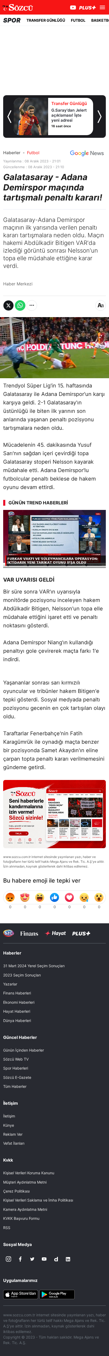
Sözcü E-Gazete (17, 1077)
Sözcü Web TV (16, 1059)
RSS (6, 1227)
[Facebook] (20, 1259)
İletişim (9, 1116)
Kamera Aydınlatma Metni (25, 1209)
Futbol (33, 152)
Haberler (11, 152)
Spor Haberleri (15, 1068)
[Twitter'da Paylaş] (8, 305)
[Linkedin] (68, 1259)
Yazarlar (10, 984)
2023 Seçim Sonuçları (22, 975)
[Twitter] (32, 1259)
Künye (8, 1125)
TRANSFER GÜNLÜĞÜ (45, 20)
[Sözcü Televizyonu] (8, 933)
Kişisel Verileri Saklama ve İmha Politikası (38, 1200)
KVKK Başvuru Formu (21, 1218)
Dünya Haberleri (17, 1020)
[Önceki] (9, 116)
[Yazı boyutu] (100, 305)
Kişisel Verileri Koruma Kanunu (28, 1173)
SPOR (12, 20)
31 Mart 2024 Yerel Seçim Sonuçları (34, 966)
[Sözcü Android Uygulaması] (56, 1294)
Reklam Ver (12, 1134)
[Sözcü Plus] (81, 933)
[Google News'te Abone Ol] (87, 153)
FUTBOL (78, 20)
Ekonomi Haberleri (18, 1002)
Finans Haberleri (17, 993)
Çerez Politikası (16, 1191)
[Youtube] (44, 1259)
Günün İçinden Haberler (23, 1050)
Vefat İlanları (13, 1143)
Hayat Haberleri (16, 1011)
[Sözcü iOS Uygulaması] (20, 1294)
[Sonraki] (100, 116)
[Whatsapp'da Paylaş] (20, 305)
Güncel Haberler (20, 1037)
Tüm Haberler (14, 1086)
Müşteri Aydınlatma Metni (25, 1182)
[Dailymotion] (56, 1259)
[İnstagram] (8, 1259)
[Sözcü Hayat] (55, 933)
